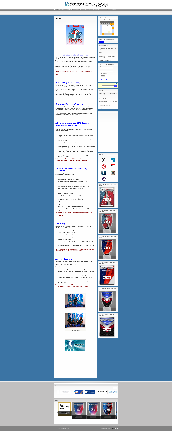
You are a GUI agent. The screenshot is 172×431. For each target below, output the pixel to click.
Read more (102, 41)
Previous (58, 412)
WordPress (106, 428)
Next (116, 412)
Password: (101, 69)
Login (80, 9)
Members (84, 9)
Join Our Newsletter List (107, 83)
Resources (68, 9)
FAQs (93, 9)
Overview (89, 9)
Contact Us (114, 9)
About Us (73, 9)
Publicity (102, 9)
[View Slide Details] (64, 409)
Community (97, 9)
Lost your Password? (103, 79)
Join (77, 9)
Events (62, 9)
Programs (58, 9)
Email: (100, 66)
